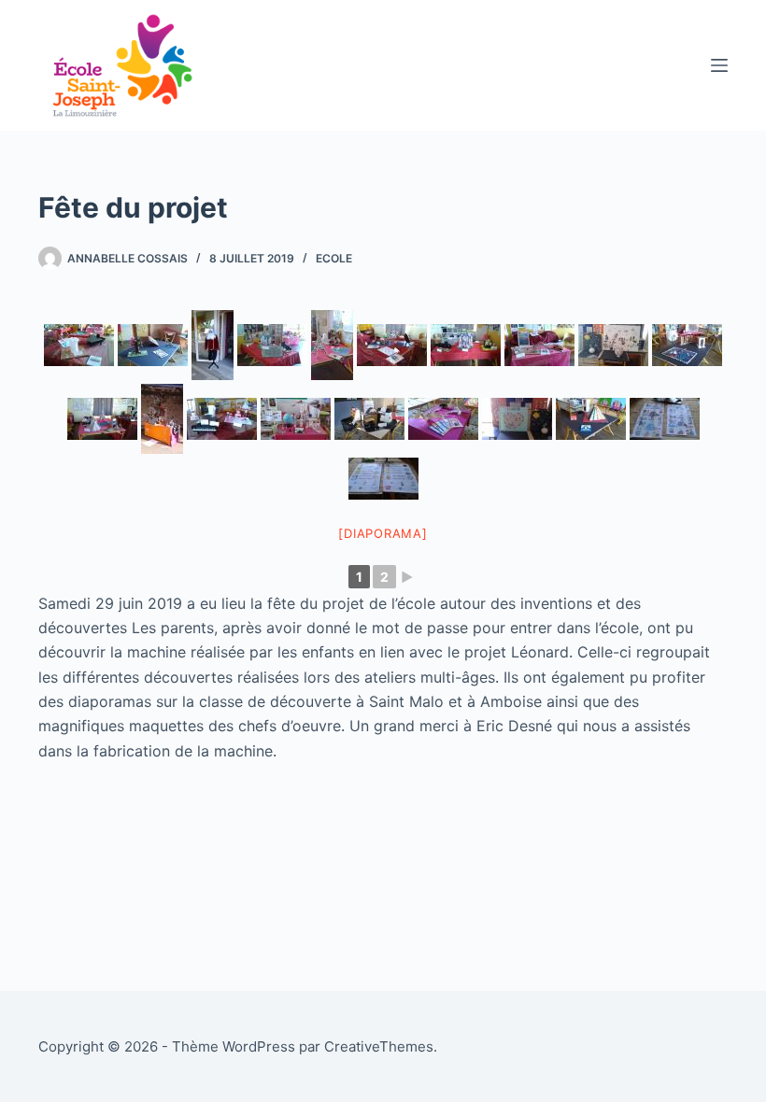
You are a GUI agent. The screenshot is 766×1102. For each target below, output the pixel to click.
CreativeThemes (378, 1046)
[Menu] (719, 65)
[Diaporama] (382, 533)
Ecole (334, 258)
